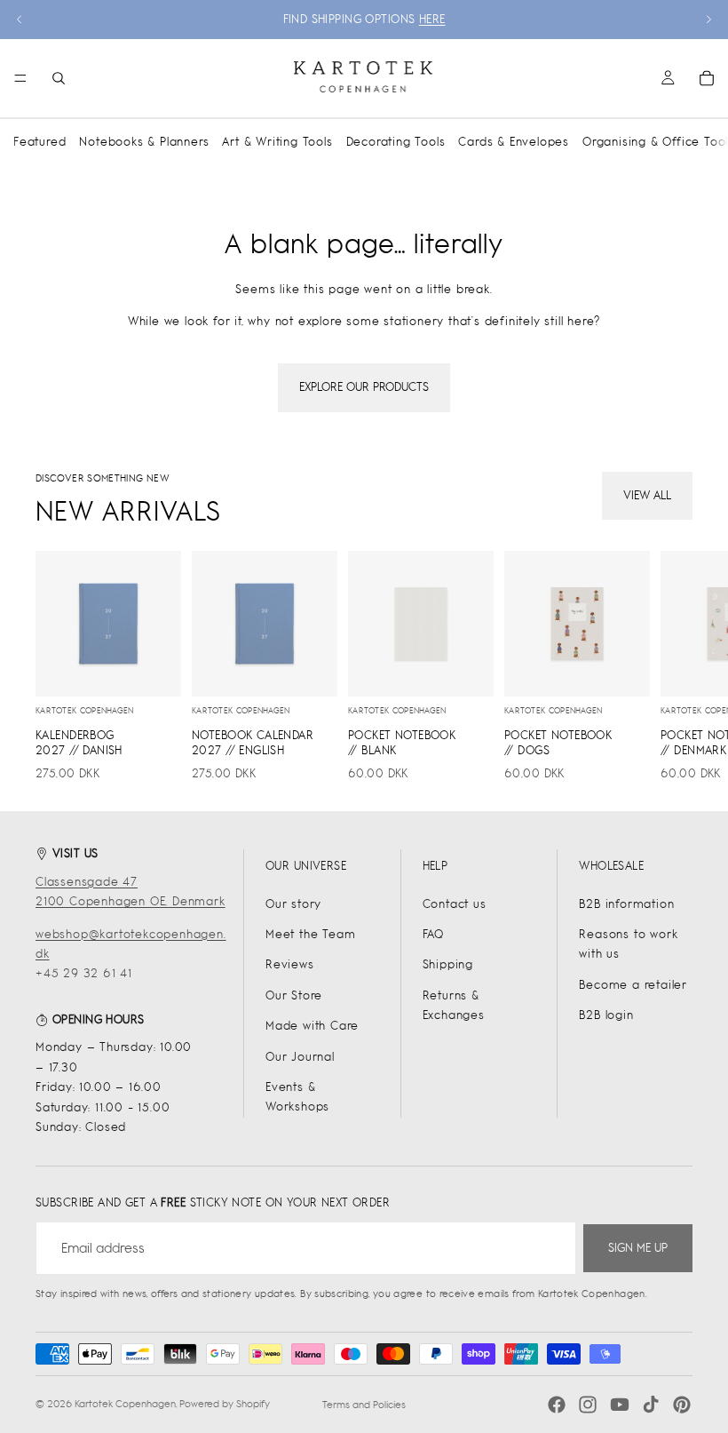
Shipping (448, 964)
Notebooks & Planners (144, 141)
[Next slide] (708, 19)
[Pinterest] (681, 1404)
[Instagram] (587, 1404)
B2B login (606, 1015)
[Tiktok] (650, 1404)
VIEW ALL (647, 495)
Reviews (289, 964)
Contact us (455, 904)
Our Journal (300, 1056)
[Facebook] (556, 1404)
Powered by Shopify (224, 1403)
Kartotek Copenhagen (125, 1403)
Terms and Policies (364, 1404)
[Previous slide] (19, 19)
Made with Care (312, 1025)
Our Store (293, 995)
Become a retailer (633, 984)
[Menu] (20, 78)
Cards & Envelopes (513, 141)
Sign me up (638, 1247)
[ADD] (154, 669)
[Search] (58, 78)
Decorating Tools (396, 141)
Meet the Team (310, 934)
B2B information (626, 904)
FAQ (433, 934)
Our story (293, 904)
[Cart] (706, 78)
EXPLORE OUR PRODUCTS (364, 387)
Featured (39, 141)
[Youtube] (619, 1404)
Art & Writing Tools (277, 141)
